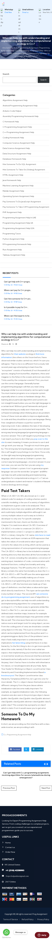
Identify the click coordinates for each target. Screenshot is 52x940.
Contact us (10, 847)
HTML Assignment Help (13, 175)
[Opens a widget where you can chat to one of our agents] (42, 935)
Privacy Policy (43, 919)
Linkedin (38, 749)
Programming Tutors (12, 233)
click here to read (42, 535)
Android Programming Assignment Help (20, 105)
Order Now (10, 852)
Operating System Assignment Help (18, 196)
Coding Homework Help (13, 137)
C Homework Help (11, 121)
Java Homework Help (12, 180)
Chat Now (8, 12)
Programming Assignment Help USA (18, 228)
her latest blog (18, 643)
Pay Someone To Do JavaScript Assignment (22, 201)
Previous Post (9, 788)
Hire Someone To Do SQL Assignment (19, 164)
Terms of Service (10, 919)
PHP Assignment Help (12, 212)
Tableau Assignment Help (14, 255)
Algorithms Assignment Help (15, 100)
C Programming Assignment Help (17, 127)
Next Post (46, 788)
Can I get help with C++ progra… (17, 282)
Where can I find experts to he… (17, 316)
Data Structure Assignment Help (17, 153)
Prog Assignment (39, 914)
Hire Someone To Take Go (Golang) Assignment (24, 169)
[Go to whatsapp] (6, 932)
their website (20, 354)
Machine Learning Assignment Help (18, 185)
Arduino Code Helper (12, 111)
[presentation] (44, 764)
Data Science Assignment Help (16, 148)
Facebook (16, 749)
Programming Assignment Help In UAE (19, 217)
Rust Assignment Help (12, 249)
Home (8, 842)
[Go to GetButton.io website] (6, 937)
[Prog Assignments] (3, 3)
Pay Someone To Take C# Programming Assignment (26, 207)
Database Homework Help (14, 159)
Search (6, 74)
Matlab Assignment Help (13, 191)
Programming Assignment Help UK (18, 223)
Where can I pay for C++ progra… (17, 290)
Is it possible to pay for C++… (16, 307)
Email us (25, 12)
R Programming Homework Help (17, 244)
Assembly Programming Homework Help (21, 116)
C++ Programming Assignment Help (18, 132)
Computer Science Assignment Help (19, 143)
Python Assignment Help (13, 239)
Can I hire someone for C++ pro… (18, 299)
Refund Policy (27, 919)
